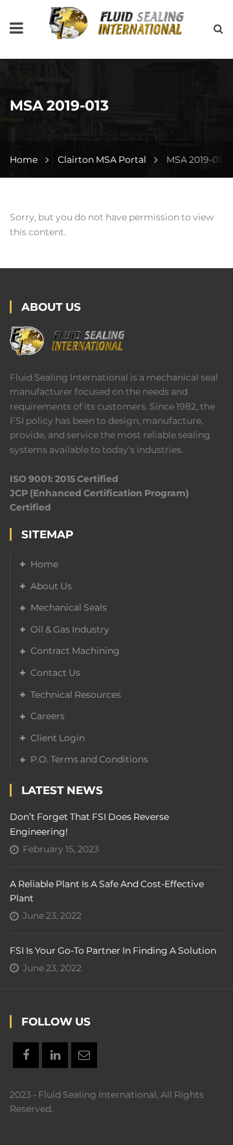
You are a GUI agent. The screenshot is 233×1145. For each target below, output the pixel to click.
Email (84, 1055)
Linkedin (55, 1055)
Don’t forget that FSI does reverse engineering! (89, 824)
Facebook (26, 1055)
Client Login (57, 738)
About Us (51, 586)
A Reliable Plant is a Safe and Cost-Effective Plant (107, 891)
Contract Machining (75, 651)
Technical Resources (75, 694)
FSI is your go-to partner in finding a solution (113, 950)
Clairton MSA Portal (102, 159)
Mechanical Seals (68, 607)
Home (24, 159)
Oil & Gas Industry (69, 629)
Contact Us (55, 672)
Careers (47, 716)
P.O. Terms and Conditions (89, 759)
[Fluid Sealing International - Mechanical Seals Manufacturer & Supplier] (116, 22)
